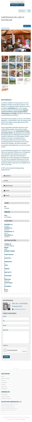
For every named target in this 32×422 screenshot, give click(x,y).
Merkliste (27, 26)
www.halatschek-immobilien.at (8, 410)
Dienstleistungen (5, 378)
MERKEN (8, 176)
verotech (23, 419)
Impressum (4, 386)
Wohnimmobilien (5, 396)
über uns (3, 380)
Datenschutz (4, 388)
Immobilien (4, 382)
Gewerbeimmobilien (6, 398)
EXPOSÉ (6, 180)
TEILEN (7, 190)
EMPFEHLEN (9, 185)
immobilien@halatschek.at (20, 309)
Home (2, 376)
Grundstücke (4, 394)
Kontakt (3, 384)
